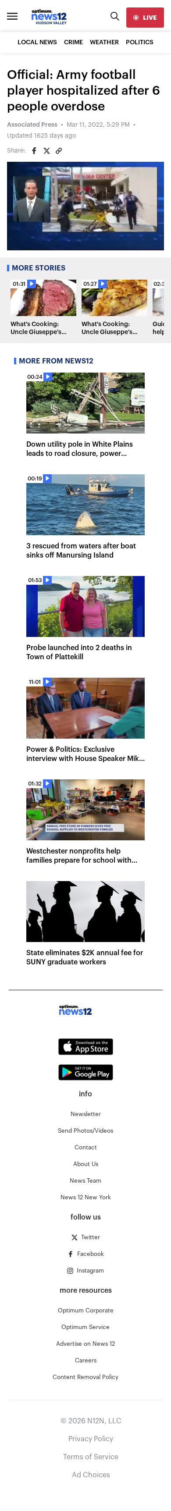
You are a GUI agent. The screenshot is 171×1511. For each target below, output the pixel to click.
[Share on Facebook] (34, 150)
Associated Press (32, 125)
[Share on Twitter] (46, 150)
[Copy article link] (58, 150)
